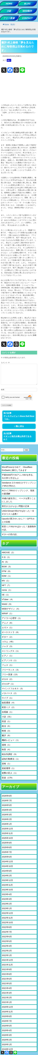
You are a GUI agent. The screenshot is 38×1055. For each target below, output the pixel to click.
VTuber (8, 599)
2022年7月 (7, 932)
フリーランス (11, 670)
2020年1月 (7, 1044)
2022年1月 (7, 955)
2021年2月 (7, 997)
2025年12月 (7, 829)
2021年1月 (7, 1002)
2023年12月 (7, 880)
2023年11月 (7, 885)
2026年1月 (7, 824)
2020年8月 (7, 1016)
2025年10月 (7, 838)
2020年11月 (7, 1011)
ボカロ (8, 679)
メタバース (10, 693)
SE (6, 595)
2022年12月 (7, 913)
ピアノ (8, 656)
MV (6, 580)
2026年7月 (7, 800)
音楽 (8, 778)
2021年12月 (7, 960)
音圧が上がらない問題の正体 (15, 506)
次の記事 (7, 433)
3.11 (6, 557)
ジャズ (8, 646)
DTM (7, 571)
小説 (7, 717)
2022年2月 (7, 950)
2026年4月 (7, 810)
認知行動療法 (11, 759)
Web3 (7, 604)
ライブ (8, 698)
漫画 (6, 745)
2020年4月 (7, 1030)
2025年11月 (7, 833)
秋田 (6, 749)
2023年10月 (7, 889)
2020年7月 (7, 1021)
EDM (7, 576)
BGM (7, 566)
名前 (2, 389)
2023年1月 (7, 908)
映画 (6, 731)
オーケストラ (11, 632)
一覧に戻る (19, 426)
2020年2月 (7, 1040)
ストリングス (11, 651)
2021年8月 (7, 974)
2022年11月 (7, 918)
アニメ (8, 623)
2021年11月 (7, 965)
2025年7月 (7, 852)
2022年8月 (7, 927)
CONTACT (27, 18)
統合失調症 (10, 754)
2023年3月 (7, 899)
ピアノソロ (10, 660)
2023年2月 (7, 904)
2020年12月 (7, 1007)
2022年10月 (7, 922)
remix (7, 590)
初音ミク (9, 707)
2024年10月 (7, 866)
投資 (6, 721)
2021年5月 (7, 983)
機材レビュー (11, 740)
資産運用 (9, 768)
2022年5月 (7, 941)
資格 (6, 763)
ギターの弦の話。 (10, 534)
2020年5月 (7, 1026)
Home (6, 24)
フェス (8, 665)
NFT (6, 585)
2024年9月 (7, 871)
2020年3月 (7, 1035)
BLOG (27, 3)
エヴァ (8, 627)
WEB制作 (27, 11)
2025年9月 (7, 843)
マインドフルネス (13, 688)
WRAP (7, 613)
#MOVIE (8, 552)
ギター (8, 637)
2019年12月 (7, 1049)
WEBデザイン (11, 609)
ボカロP (8, 684)
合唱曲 (8, 712)
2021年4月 (7, 988)
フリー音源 (10, 674)
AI (5, 562)
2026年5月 (7, 805)
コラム (8, 641)
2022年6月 (7, 936)
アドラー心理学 (12, 618)
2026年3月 (7, 814)
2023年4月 (7, 894)
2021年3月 (7, 993)
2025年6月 (7, 857)
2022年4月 (7, 946)
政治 (6, 726)
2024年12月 (7, 861)
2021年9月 (7, 969)
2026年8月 (7, 796)
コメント (5, 362)
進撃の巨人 (10, 773)
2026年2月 (7, 819)
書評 (9, 60)
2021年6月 (7, 979)
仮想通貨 (9, 702)
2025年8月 (7, 847)
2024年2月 (7, 875)
